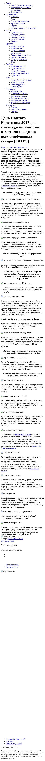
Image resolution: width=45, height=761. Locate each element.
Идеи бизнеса (17, 32)
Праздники (15, 10)
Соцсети (14, 112)
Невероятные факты (19, 94)
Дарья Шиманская (15, 539)
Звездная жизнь (17, 39)
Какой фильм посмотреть (21, 5)
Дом (8, 78)
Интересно (10, 89)
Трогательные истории (20, 103)
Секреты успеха (18, 37)
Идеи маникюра (18, 51)
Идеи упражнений (19, 60)
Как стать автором (19, 109)
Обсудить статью (8, 541)
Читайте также (12, 565)
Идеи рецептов (17, 82)
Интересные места (19, 96)
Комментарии (12, 567)
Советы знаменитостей (21, 55)
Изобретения (16, 91)
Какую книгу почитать (21, 8)
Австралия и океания (20, 21)
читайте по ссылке (9, 186)
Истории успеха (18, 35)
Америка (15, 17)
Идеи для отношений (20, 73)
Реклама (14, 107)
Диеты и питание (18, 57)
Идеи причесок (17, 46)
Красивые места (18, 23)
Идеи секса (15, 75)
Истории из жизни (19, 100)
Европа (14, 26)
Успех (8, 30)
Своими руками (18, 84)
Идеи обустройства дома (21, 80)
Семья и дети (16, 87)
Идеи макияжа (17, 48)
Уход (13, 62)
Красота (9, 44)
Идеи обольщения (18, 71)
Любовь (9, 64)
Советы (14, 41)
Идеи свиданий (17, 69)
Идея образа (16, 53)
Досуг (8, 3)
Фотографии (16, 12)
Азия (13, 19)
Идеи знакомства (18, 66)
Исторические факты (20, 98)
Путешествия (11, 14)
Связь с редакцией (14, 743)
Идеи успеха (6, 147)
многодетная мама (23, 434)
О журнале (10, 105)
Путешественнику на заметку (23, 28)
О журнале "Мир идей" (16, 739)
